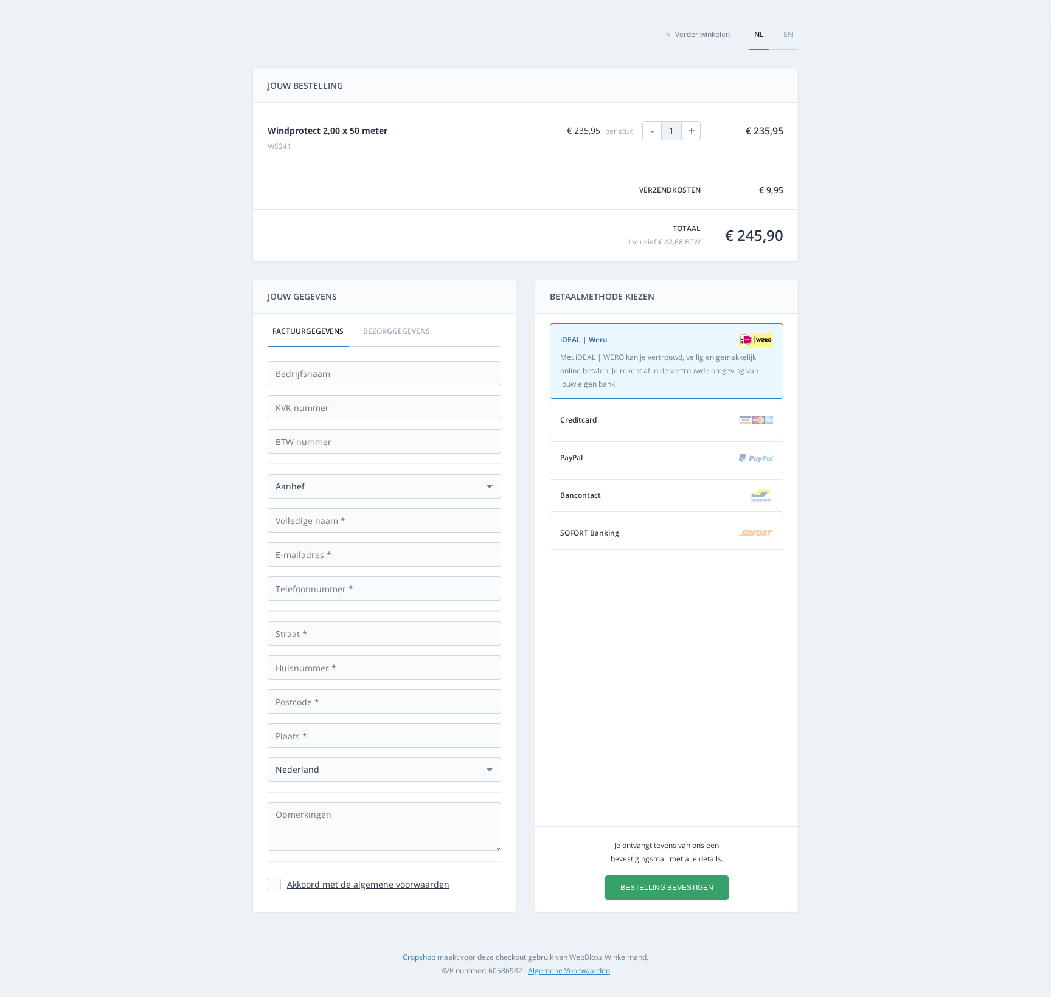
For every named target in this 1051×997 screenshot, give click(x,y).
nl (759, 34)
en (788, 34)
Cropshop (419, 957)
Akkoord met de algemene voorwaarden (368, 884)
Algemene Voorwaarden (569, 970)
